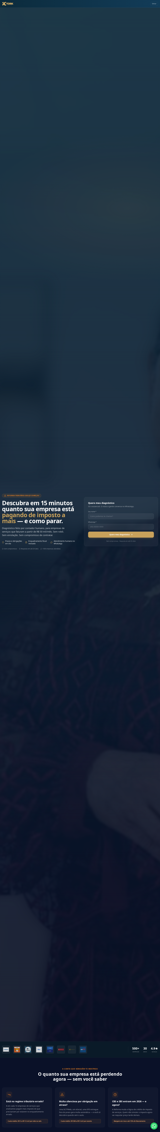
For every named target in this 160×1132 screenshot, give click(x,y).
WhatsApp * (92, 522)
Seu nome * (92, 512)
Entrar (154, 4)
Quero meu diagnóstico (119, 534)
